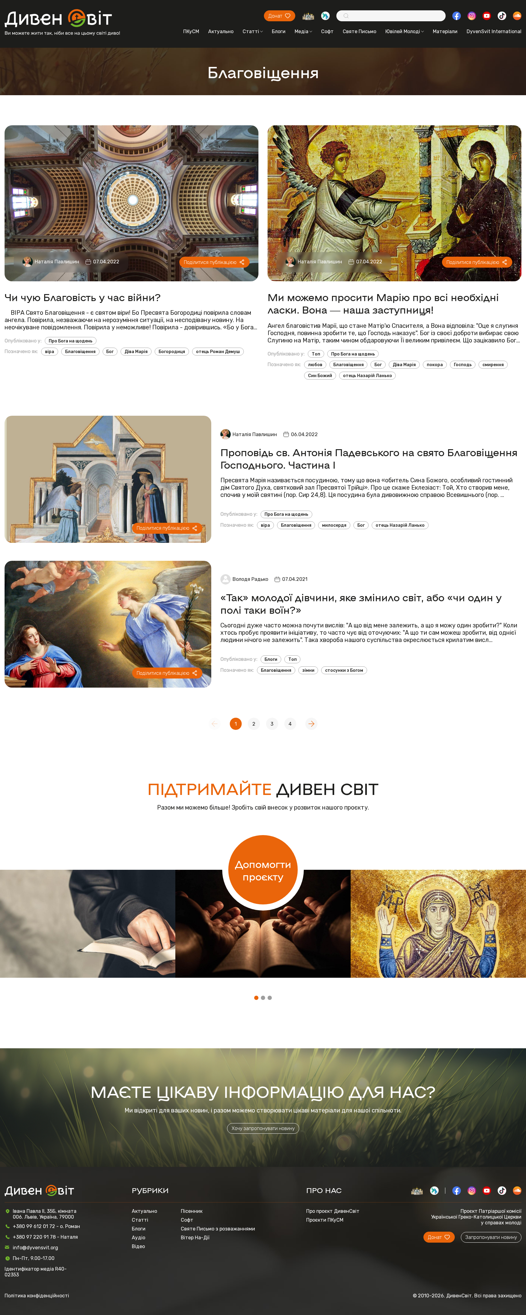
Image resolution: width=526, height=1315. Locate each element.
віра (49, 351)
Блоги (279, 31)
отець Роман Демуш (218, 351)
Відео (138, 1246)
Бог (110, 351)
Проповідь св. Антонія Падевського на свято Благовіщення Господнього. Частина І (368, 458)
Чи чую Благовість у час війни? (83, 296)
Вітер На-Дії (195, 1237)
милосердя (334, 525)
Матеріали (445, 31)
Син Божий (320, 375)
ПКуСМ (191, 31)
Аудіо (138, 1237)
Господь (463, 364)
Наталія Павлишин (57, 262)
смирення (493, 364)
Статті (251, 31)
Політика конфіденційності (37, 1296)
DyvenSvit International (494, 31)
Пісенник (191, 1211)
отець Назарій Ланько (367, 375)
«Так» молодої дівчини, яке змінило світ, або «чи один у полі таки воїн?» (361, 603)
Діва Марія (136, 351)
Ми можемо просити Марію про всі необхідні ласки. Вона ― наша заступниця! (383, 302)
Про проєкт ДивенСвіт (332, 1211)
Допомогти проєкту (263, 869)
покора (435, 364)
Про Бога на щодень (71, 340)
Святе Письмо (359, 31)
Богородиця (172, 351)
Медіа (301, 31)
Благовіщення (80, 351)
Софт (327, 31)
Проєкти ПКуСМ (324, 1220)
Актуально (220, 31)
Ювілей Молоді (402, 31)
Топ (316, 354)
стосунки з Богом (344, 670)
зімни (308, 670)
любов (315, 364)
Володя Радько (250, 579)
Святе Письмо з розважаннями (218, 1229)
